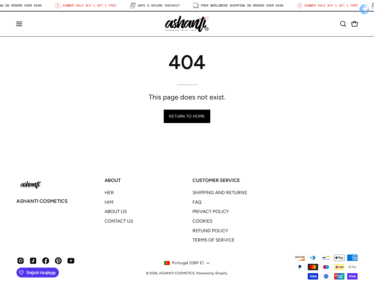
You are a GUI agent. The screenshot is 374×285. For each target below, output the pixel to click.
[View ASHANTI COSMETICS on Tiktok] (33, 261)
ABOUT (113, 180)
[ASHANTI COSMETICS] (187, 24)
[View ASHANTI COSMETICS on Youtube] (71, 261)
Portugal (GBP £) (188, 262)
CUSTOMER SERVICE (216, 180)
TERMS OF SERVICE (213, 240)
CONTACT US (119, 221)
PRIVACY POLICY (210, 211)
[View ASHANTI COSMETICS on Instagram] (20, 261)
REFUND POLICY (210, 230)
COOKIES (202, 221)
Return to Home (187, 116)
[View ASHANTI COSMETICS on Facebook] (46, 261)
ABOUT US (116, 211)
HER (109, 192)
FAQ (197, 202)
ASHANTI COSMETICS (42, 201)
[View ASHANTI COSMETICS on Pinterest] (58, 261)
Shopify (221, 273)
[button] (343, 24)
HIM (109, 202)
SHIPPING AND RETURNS (219, 192)
